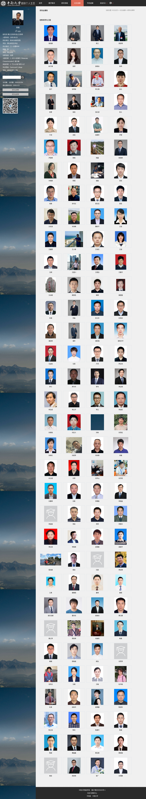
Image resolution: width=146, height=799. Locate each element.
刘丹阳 (121, 478)
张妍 (74, 66)
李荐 (97, 524)
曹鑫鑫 (74, 753)
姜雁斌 (74, 593)
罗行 (50, 387)
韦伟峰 (74, 226)
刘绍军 (74, 455)
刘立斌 (51, 478)
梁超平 (121, 547)
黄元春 (121, 615)
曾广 (97, 776)
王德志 (97, 272)
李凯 (74, 524)
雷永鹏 (51, 570)
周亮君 (74, 43)
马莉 (74, 364)
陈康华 (97, 730)
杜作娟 (121, 684)
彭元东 (97, 318)
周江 (97, 43)
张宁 (50, 89)
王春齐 (121, 272)
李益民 (121, 409)
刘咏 (97, 432)
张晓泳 (97, 66)
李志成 (51, 409)
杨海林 (121, 158)
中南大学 (95, 796)
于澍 (50, 135)
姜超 (120, 593)
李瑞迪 (121, 501)
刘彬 (74, 501)
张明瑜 (74, 89)
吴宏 (120, 203)
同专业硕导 (15, 94)
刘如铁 (97, 455)
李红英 (51, 547)
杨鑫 (97, 158)
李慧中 (121, 524)
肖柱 (120, 181)
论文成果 (77, 3)
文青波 (51, 226)
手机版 (89, 796)
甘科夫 (51, 684)
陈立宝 (51, 730)
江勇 (50, 593)
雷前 (74, 570)
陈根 (120, 730)
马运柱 (51, 364)
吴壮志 (97, 203)
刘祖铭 (51, 432)
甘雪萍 (121, 661)
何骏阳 (97, 638)
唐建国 (121, 295)
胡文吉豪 (50, 615)
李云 (97, 409)
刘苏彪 (121, 432)
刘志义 (74, 432)
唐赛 (97, 295)
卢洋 (97, 364)
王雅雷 (51, 249)
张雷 (50, 112)
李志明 (121, 387)
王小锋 (74, 249)
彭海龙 (121, 318)
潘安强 (97, 341)
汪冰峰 (51, 295)
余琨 (74, 135)
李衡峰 (74, 547)
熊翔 (74, 181)
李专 (97, 387)
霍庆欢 (74, 615)
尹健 (120, 135)
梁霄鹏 (97, 547)
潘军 (74, 341)
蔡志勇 (97, 753)
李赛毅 (97, 501)
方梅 (97, 684)
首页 (40, 3)
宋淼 (74, 318)
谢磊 (97, 181)
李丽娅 (51, 524)
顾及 (97, 661)
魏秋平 (97, 226)
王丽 (120, 249)
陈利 (74, 730)
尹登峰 (51, 158)
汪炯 (50, 272)
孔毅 (97, 570)
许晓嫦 (51, 181)
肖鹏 (50, 203)
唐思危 (74, 295)
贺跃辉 (74, 638)
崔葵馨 (97, 707)
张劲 (74, 112)
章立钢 (97, 89)
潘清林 (51, 341)
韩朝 (50, 661)
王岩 (120, 226)
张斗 (120, 112)
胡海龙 (97, 615)
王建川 (74, 272)
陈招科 (121, 707)
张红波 (97, 112)
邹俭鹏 (51, 43)
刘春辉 (51, 501)
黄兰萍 (51, 638)
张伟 (120, 66)
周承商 (74, 776)
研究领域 (64, 3)
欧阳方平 (120, 341)
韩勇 (120, 638)
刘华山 (97, 478)
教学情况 (52, 3)
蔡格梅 (121, 753)
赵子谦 (51, 66)
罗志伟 (121, 364)
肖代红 (74, 203)
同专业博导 (15, 90)
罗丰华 (74, 387)
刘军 (74, 478)
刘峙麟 (121, 776)
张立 (120, 89)
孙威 (50, 318)
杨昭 (74, 158)
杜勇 (50, 707)
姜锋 (97, 593)
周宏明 (121, 43)
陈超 (50, 753)
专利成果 (90, 3)
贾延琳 (121, 570)
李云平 (74, 409)
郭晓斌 (74, 661)
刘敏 (120, 455)
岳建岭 (97, 135)
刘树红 (51, 455)
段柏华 (74, 707)
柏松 (50, 776)
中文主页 (115, 10)
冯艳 (74, 684)
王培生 (97, 249)
